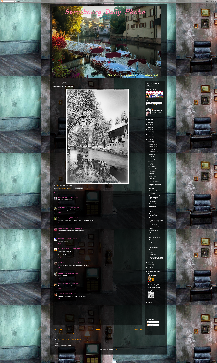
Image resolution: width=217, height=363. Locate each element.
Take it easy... (153, 206)
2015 (149, 267)
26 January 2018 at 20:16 (77, 228)
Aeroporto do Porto (154, 204)
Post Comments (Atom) (67, 333)
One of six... (152, 193)
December (152, 144)
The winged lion (153, 249)
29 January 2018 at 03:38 (71, 283)
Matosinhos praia (154, 209)
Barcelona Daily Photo (154, 285)
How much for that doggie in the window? (156, 221)
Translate (158, 105)
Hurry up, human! (154, 181)
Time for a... (152, 176)
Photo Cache (62, 249)
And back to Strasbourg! (155, 191)
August (151, 154)
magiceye (61, 283)
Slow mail (151, 235)
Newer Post (57, 329)
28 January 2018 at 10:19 (71, 273)
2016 (149, 265)
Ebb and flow (152, 201)
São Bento (152, 211)
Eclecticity (61, 238)
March (151, 166)
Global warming (153, 247)
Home (97, 329)
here (57, 185)
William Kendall (62, 197)
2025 (149, 124)
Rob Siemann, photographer (152, 274)
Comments (151, 325)
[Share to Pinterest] (82, 188)
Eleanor (151, 252)
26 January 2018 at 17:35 (75, 197)
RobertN (60, 273)
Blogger (116, 349)
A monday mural (153, 218)
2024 (149, 127)
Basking (151, 173)
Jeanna (60, 293)
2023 (149, 129)
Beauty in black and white (153, 290)
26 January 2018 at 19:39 (71, 218)
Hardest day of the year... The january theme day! (156, 257)
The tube (151, 188)
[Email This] (76, 188)
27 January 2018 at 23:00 (73, 249)
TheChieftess (62, 262)
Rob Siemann (158, 110)
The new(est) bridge (154, 237)
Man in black (152, 244)
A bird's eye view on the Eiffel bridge (155, 214)
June (150, 159)
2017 (149, 262)
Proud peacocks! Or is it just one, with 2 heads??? (155, 197)
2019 (149, 139)
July (150, 156)
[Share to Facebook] (81, 188)
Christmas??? (153, 224)
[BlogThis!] (77, 188)
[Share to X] (79, 188)
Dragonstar (61, 207)
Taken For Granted (63, 228)
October (151, 149)
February (152, 169)
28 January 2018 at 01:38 (74, 262)
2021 (149, 134)
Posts (150, 322)
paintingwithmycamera (154, 287)
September (152, 151)
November (152, 146)
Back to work (152, 254)
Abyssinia (152, 178)
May (150, 161)
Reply (59, 202)
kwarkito (60, 218)
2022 (149, 132)
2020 (149, 137)
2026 (149, 122)
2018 (149, 142)
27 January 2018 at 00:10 (72, 238)
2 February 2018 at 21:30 (70, 293)
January (151, 171)
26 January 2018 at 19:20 (72, 207)
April (150, 164)
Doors (150, 242)
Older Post (138, 329)
